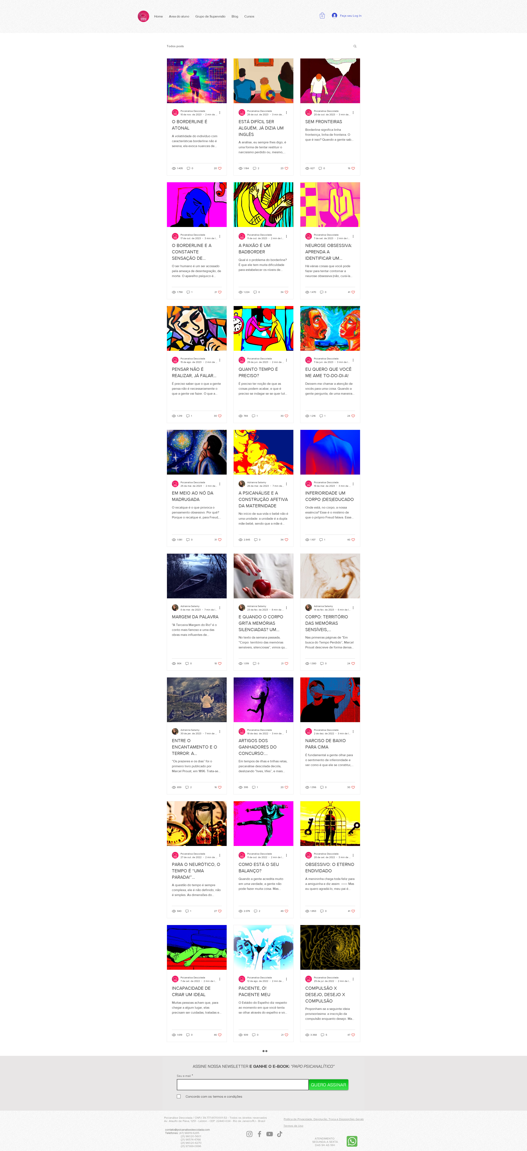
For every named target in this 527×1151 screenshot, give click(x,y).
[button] (322, 15)
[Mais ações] (221, 112)
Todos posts (175, 46)
